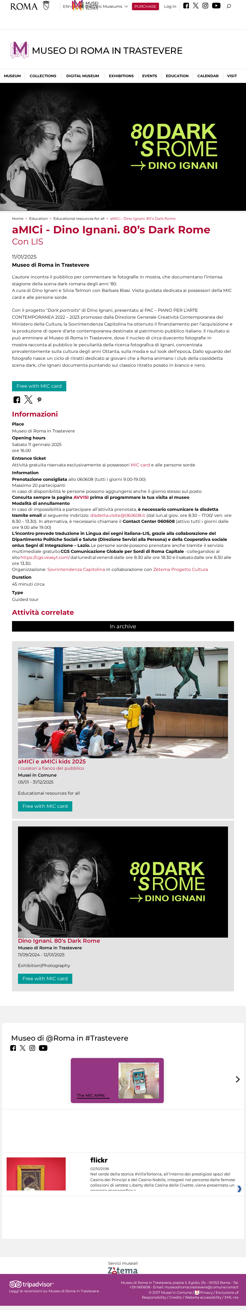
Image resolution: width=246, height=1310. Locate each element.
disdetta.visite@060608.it (117, 515)
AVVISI (81, 497)
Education (177, 76)
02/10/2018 (162, 1180)
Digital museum (82, 76)
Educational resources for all (78, 218)
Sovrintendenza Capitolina (76, 569)
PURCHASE (145, 6)
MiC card (140, 465)
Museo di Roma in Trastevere (107, 50)
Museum (12, 76)
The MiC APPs (91, 1095)
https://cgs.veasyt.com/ (45, 557)
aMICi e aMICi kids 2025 (52, 761)
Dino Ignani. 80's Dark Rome (59, 940)
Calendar (208, 76)
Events (149, 76)
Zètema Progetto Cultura (180, 569)
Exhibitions (121, 76)
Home (17, 218)
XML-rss (231, 1297)
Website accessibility (203, 1297)
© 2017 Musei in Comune (170, 1292)
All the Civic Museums (100, 6)
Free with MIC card (39, 386)
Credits (175, 1297)
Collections (43, 76)
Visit (232, 76)
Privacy (206, 1292)
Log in (170, 6)
